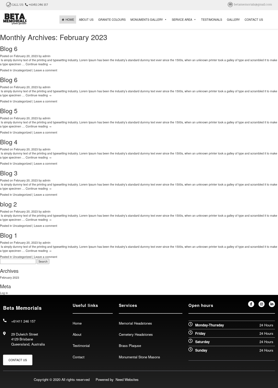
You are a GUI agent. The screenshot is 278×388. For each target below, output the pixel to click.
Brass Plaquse (130, 345)
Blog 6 (9, 48)
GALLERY (233, 19)
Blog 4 (9, 141)
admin (46, 56)
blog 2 (8, 204)
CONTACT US (254, 19)
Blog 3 (9, 172)
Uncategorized (22, 70)
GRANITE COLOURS (112, 19)
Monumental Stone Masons (139, 356)
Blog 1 (9, 235)
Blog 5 (9, 110)
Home (77, 323)
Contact (78, 356)
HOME (70, 19)
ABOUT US (86, 19)
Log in (4, 293)
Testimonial (81, 345)
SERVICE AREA (182, 19)
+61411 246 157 (38, 5)
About (77, 334)
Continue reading (38, 64)
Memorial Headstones (135, 323)
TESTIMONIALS (211, 19)
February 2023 (9, 277)
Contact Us (18, 360)
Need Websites (126, 379)
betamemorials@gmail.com (253, 4)
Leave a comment (45, 70)
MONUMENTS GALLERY (146, 19)
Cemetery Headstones (136, 334)
